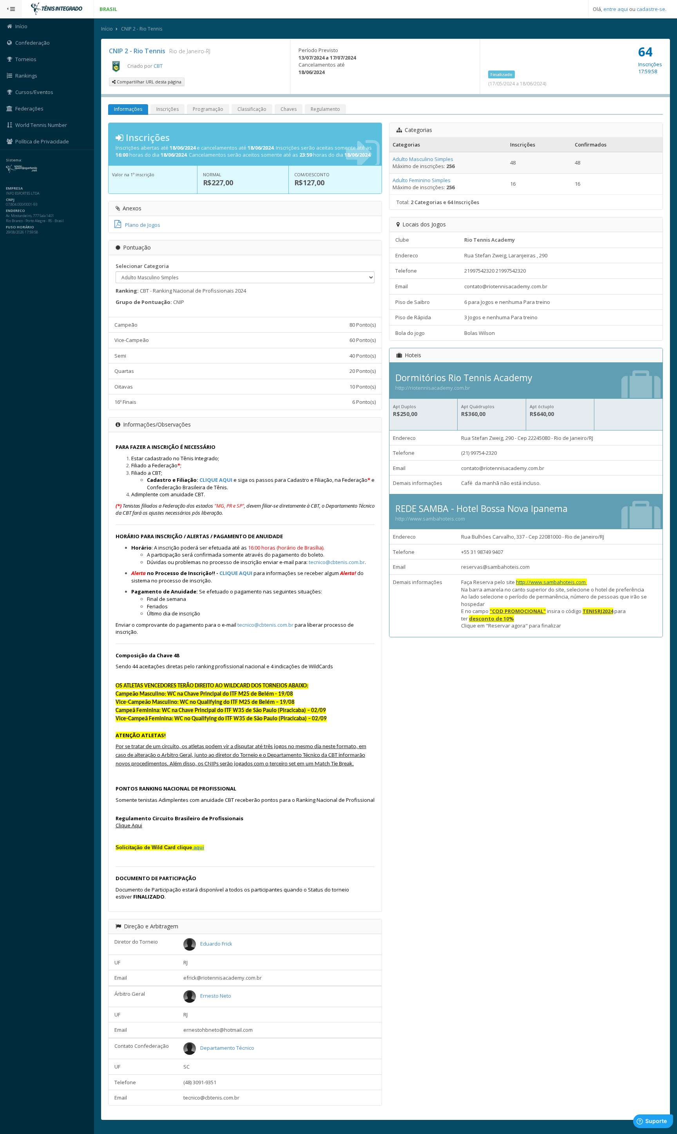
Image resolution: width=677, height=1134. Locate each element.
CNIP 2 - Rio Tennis (141, 28)
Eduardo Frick (216, 943)
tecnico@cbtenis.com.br (337, 562)
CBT (158, 65)
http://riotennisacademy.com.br (432, 387)
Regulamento (325, 109)
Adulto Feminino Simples (422, 180)
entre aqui (615, 9)
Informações (128, 109)
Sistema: (14, 160)
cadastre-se (651, 9)
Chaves (289, 109)
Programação (208, 109)
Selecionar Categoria (142, 265)
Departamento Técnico (227, 1047)
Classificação (251, 109)
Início (107, 28)
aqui (198, 847)
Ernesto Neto (215, 995)
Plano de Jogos (142, 224)
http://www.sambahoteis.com (430, 518)
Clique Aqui (129, 825)
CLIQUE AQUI (215, 479)
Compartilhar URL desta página (148, 82)
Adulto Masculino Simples (423, 159)
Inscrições (167, 109)
